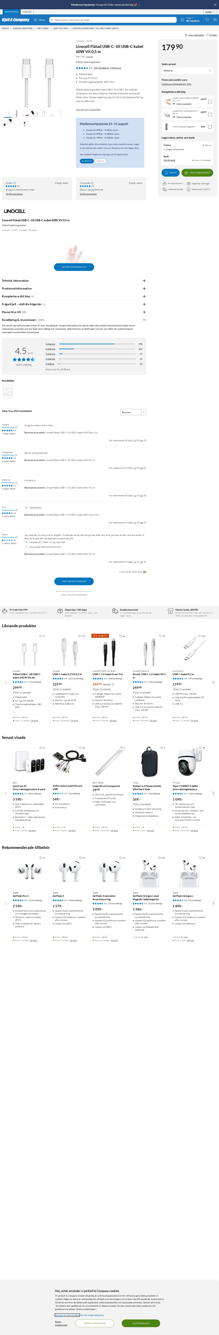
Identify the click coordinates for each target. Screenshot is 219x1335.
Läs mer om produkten (88, 109)
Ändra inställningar (61, 1323)
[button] (8, 113)
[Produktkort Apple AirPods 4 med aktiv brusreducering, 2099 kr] (109, 872)
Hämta (173, 172)
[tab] (12, 11)
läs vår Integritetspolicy (92, 1315)
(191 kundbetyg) (195, 678)
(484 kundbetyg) (115, 678)
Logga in (100, 161)
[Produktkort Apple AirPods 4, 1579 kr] (69, 872)
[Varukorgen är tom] (215, 19)
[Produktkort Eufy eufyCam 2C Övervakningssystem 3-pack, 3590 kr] (30, 762)
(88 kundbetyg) (34, 793)
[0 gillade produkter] (207, 19)
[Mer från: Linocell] (15, 212)
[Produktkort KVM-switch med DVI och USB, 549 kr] (69, 762)
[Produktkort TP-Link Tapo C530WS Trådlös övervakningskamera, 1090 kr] (189, 762)
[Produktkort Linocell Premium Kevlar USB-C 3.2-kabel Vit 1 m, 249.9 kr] (149, 650)
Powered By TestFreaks (130, 571)
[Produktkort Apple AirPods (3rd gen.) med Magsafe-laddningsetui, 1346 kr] (149, 872)
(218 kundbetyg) (155, 682)
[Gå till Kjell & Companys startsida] (17, 20)
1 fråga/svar (115, 68)
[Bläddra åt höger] (213, 682)
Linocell (89, 56)
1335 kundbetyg (101, 68)
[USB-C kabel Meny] (51, 28)
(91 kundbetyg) (194, 900)
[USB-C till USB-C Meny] (71, 28)
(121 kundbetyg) (35, 900)
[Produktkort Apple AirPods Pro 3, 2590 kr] (30, 872)
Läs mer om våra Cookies (67, 1315)
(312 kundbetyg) (155, 903)
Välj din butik (169, 160)
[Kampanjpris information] (113, 684)
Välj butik (34, 720)
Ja (135, 440)
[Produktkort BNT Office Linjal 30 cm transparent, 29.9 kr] (109, 762)
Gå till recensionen (14, 194)
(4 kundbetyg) (154, 793)
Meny (42, 19)
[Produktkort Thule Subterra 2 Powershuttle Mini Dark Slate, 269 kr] (149, 762)
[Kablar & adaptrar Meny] (34, 28)
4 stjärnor (50, 348)
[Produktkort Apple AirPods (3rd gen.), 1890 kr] (189, 872)
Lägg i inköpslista (196, 35)
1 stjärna (50, 363)
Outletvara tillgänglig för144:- (177, 84)
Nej (141, 440)
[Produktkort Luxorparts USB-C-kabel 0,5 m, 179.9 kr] (189, 650)
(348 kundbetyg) (75, 900)
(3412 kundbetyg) (75, 678)
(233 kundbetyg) (115, 903)
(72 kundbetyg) (34, 682)
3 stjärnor (50, 353)
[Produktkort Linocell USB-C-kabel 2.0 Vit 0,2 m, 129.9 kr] (69, 650)
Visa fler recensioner (74, 581)
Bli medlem (87, 161)
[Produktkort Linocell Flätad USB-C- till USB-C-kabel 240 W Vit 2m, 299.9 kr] (30, 650)
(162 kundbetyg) (195, 793)
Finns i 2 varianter (184, 104)
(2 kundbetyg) (74, 793)
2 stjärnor (50, 358)
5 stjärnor (50, 344)
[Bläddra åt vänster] (6, 682)
